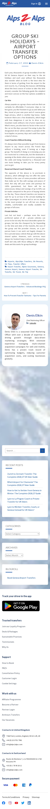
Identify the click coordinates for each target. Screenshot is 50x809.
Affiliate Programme (11, 699)
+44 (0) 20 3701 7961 (14, 740)
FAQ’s (4, 668)
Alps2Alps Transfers (23, 261)
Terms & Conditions (11, 797)
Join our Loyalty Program (13, 626)
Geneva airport (11, 269)
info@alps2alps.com (14, 744)
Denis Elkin (38, 63)
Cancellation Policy (11, 673)
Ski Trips (8, 264)
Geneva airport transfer (29, 269)
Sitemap (36, 797)
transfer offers (19, 264)
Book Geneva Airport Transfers (21, 577)
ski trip (25, 272)
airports (11, 261)
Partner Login (8, 709)
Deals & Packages (10, 631)
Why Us (5, 647)
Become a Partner (10, 704)
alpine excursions (29, 266)
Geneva (40, 266)
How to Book (8, 663)
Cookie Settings (9, 683)
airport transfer (14, 266)
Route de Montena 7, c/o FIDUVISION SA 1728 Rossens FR (24, 760)
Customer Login (9, 678)
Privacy (26, 797)
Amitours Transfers (11, 714)
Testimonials (8, 641)
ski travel (17, 272)
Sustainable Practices (12, 636)
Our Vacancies (8, 720)
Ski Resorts (38, 261)
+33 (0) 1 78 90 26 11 (14, 765)
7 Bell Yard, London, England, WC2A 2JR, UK (23, 736)
